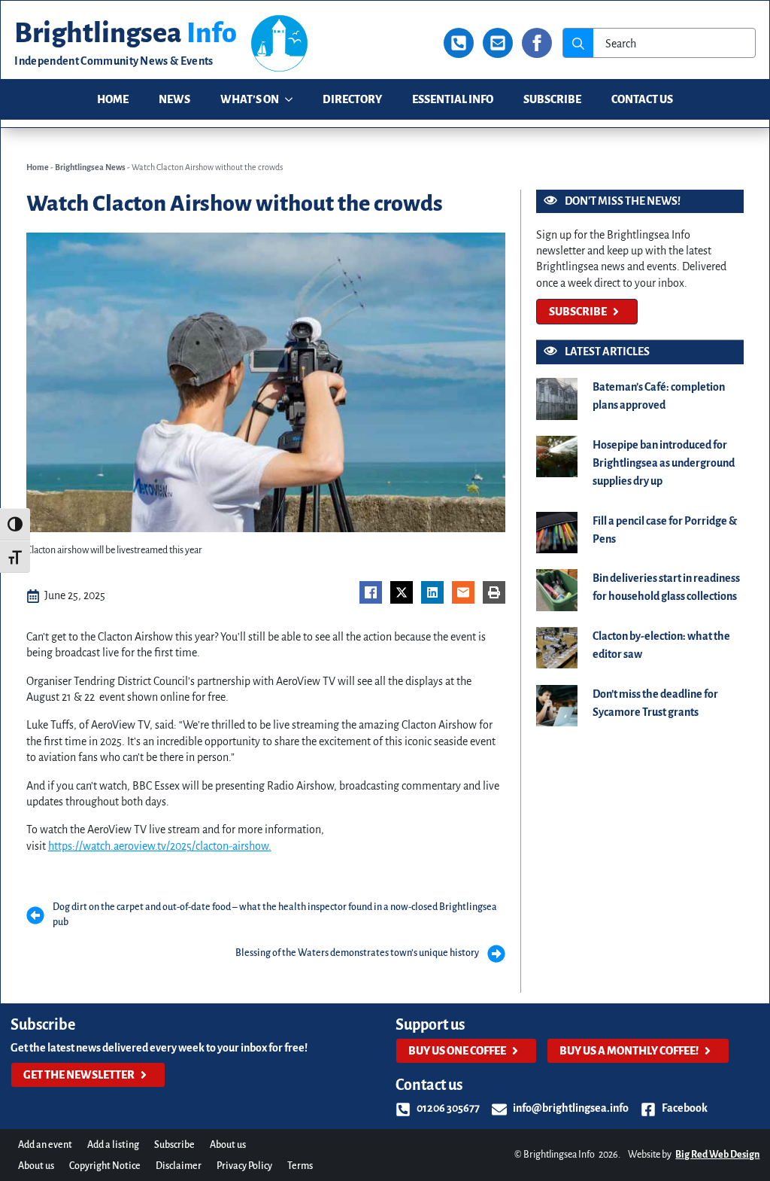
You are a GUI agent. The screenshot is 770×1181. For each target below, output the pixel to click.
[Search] (578, 44)
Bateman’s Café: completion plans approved (659, 396)
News (174, 99)
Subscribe (552, 99)
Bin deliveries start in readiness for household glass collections (666, 587)
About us (228, 1145)
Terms (300, 1166)
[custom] (459, 43)
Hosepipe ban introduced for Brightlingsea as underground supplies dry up (664, 463)
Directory (352, 99)
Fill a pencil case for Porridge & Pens (665, 530)
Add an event (45, 1145)
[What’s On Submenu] (293, 99)
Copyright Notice (105, 1166)
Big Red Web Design (717, 1154)
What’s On (249, 99)
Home (113, 99)
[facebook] (537, 43)
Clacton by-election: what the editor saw (661, 645)
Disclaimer (179, 1166)
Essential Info (452, 99)
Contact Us (642, 99)
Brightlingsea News (90, 167)
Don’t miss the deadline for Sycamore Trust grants (655, 703)
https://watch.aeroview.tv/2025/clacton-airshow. (159, 846)
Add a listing (113, 1145)
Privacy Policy (244, 1166)
